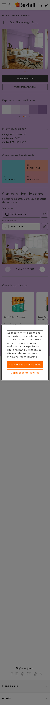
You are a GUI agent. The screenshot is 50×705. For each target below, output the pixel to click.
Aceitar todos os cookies (25, 365)
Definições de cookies (25, 373)
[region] (25, 352)
